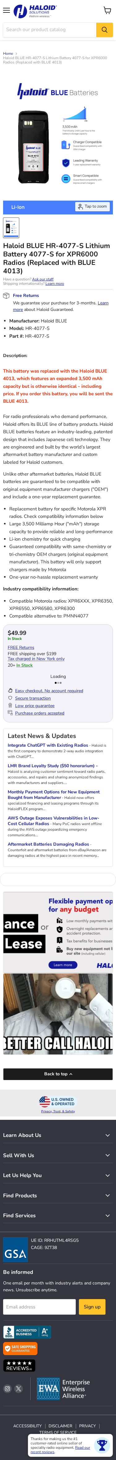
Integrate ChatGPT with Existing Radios (48, 745)
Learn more (54, 283)
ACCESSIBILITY (27, 1426)
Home (8, 54)
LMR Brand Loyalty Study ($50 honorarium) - (53, 766)
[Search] (104, 30)
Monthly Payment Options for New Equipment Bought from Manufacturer (54, 794)
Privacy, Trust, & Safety (58, 1111)
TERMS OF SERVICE (58, 1432)
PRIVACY (87, 1426)
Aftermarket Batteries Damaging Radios (48, 844)
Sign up (92, 1306)
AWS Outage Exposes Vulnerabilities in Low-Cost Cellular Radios (53, 821)
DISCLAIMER (60, 1426)
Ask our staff (43, 279)
